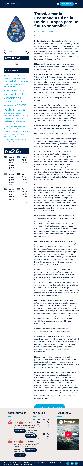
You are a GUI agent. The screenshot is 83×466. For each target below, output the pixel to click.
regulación (21, 134)
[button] (58, 4)
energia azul (9, 113)
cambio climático (11, 81)
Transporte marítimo (17, 139)
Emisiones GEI (20, 110)
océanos (25, 126)
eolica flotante (14, 118)
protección (12, 134)
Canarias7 (38, 36)
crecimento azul (10, 87)
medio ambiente (24, 124)
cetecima (6, 84)
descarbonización (8, 105)
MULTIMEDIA (64, 413)
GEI (5, 124)
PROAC (6, 134)
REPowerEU (7, 137)
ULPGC (6, 142)
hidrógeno (10, 124)
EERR (12, 110)
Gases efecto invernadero (18, 121)
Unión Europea (14, 142)
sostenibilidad (15, 137)
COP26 (24, 84)
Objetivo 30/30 (18, 126)
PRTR (17, 134)
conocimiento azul (16, 84)
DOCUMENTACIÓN (17, 413)
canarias (24, 81)
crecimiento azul (14, 90)
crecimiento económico (14, 101)
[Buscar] (26, 51)
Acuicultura (8, 76)
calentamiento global (22, 78)
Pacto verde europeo (10, 129)
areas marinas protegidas (20, 76)
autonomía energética (10, 78)
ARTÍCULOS (39, 413)
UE (25, 139)
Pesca (19, 129)
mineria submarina (8, 126)
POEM (25, 131)
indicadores (16, 124)
